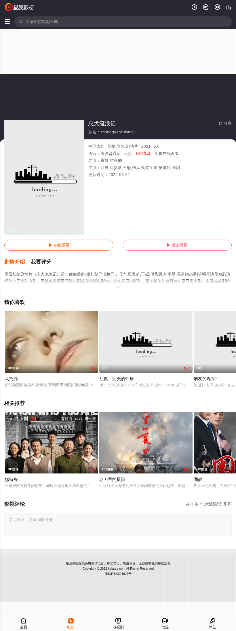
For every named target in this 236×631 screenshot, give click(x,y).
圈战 (198, 479)
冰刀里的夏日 (112, 479)
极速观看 (177, 245)
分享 (225, 123)
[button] (17, 262)
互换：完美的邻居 (116, 378)
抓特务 (11, 479)
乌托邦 (11, 378)
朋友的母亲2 (206, 378)
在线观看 (59, 245)
